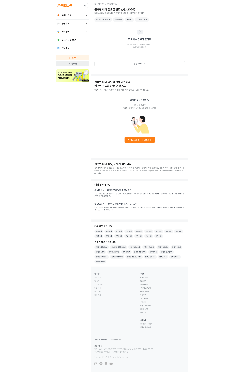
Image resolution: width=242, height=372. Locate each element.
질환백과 (143, 313)
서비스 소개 (98, 284)
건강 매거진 (144, 299)
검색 (84, 6)
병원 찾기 (143, 281)
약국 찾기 (143, 295)
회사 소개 (97, 277)
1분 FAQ (143, 302)
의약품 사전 (144, 309)
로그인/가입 (73, 64)
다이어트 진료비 (145, 288)
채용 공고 (97, 295)
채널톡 (150, 324)
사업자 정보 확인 (123, 352)
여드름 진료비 (144, 291)
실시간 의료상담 (145, 306)
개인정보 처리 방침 (100, 339)
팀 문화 (96, 281)
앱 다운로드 (73, 58)
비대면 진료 (142, 19)
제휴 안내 (97, 288)
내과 (129, 20)
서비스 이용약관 (115, 339)
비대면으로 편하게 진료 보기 (139, 140)
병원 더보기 (140, 63)
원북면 (118, 19)
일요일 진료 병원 (103, 20)
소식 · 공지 (98, 291)
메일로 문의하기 (145, 327)
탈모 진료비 (144, 284)
